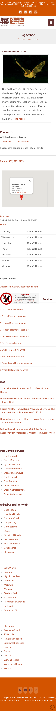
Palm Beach (10, 597)
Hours (3, 224)
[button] (51, 22)
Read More (19, 118)
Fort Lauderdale (12, 543)
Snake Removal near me (14, 316)
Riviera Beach (11, 634)
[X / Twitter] (25, 12)
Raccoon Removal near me (15, 329)
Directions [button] (23, 141)
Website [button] (7, 141)
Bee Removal (10, 481)
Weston (8, 655)
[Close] (30, 181)
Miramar (8, 588)
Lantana (8, 572)
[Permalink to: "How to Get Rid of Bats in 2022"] (25, 69)
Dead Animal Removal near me (17, 363)
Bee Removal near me (13, 356)
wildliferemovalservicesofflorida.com (19, 286)
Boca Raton (10, 509)
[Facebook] (20, 12)
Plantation (9, 625)
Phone (3, 161)
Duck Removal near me (13, 349)
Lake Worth (10, 567)
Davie (7, 530)
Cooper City (10, 522)
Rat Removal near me (12, 309)
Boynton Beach (12, 513)
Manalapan (9, 580)
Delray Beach (11, 539)
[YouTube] (30, 12)
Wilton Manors (11, 659)
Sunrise (7, 647)
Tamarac (8, 651)
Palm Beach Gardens (14, 601)
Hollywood (9, 552)
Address (4, 216)
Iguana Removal (12, 464)
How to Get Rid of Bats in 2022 (15, 51)
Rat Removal (10, 455)
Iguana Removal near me (14, 323)
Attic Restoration (13, 493)
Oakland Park (10, 593)
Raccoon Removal (13, 468)
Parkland (8, 605)
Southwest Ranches (14, 642)
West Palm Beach (13, 663)
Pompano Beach (12, 630)
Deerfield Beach (12, 535)
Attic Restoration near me (15, 369)
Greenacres (10, 547)
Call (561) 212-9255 (28, 6)
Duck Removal (11, 485)
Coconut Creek (11, 518)
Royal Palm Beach (13, 638)
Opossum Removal (13, 472)
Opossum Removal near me (15, 336)
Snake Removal (11, 460)
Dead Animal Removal (15, 489)
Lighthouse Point (12, 576)
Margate (8, 584)
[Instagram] (36, 12)
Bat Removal (10, 477)
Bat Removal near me (12, 343)
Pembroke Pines (12, 610)
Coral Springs (10, 526)
